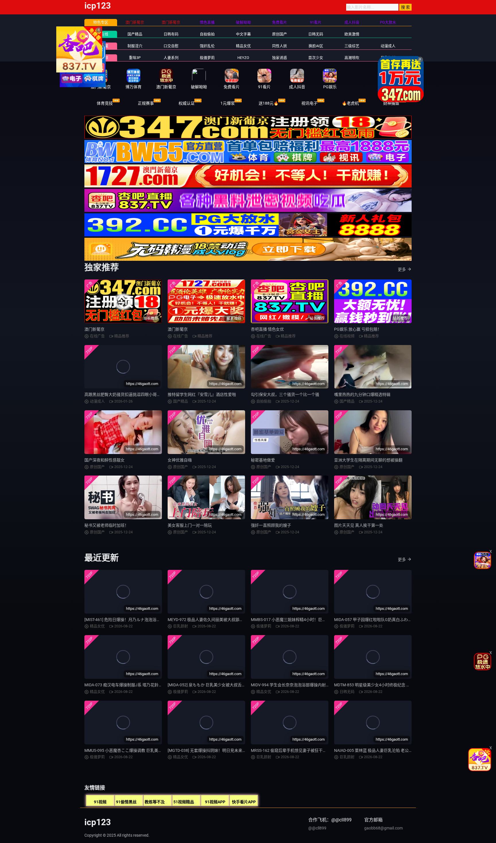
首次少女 (315, 57)
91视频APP (215, 802)
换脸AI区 (316, 46)
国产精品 (134, 34)
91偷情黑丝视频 (130, 802)
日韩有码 (171, 34)
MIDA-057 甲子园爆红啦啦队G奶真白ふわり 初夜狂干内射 (385, 619)
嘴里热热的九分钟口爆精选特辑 (362, 394)
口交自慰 (171, 46)
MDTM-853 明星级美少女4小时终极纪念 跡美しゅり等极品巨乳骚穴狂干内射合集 (406, 685)
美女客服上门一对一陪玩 (190, 525)
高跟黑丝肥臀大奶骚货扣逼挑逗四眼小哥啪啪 (124, 394)
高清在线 (100, 34)
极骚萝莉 (207, 57)
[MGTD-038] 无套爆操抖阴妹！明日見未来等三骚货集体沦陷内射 (225, 750)
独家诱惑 (279, 57)
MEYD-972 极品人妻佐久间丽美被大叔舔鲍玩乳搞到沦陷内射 (222, 619)
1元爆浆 (227, 103)
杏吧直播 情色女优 (267, 329)
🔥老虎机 (350, 103)
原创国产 (279, 34)
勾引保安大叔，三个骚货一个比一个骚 (285, 394)
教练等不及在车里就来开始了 (171, 802)
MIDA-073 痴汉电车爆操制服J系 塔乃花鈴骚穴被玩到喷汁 (135, 685)
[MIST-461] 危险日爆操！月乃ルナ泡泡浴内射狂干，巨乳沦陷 (138, 619)
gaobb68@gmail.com (383, 828)
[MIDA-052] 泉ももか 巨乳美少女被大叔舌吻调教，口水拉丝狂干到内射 (231, 685)
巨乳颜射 (388, 57)
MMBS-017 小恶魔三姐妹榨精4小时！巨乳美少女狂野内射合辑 (306, 619)
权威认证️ (187, 103)
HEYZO (243, 57)
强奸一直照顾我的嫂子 (271, 525)
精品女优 (243, 46)
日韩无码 (315, 34)
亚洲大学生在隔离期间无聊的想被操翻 (368, 460)
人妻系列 (171, 57)
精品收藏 (100, 46)
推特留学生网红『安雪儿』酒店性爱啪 (202, 394)
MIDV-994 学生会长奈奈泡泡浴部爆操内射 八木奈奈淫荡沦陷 (305, 685)
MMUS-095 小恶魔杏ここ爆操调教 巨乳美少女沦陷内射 (133, 750)
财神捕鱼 (391, 103)
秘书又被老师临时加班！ (106, 525)
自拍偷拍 (207, 34)
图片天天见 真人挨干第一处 (358, 525)
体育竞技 (105, 103)
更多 (402, 269)
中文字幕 (243, 34)
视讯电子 (309, 103)
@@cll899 (317, 828)
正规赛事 (146, 103)
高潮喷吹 (351, 57)
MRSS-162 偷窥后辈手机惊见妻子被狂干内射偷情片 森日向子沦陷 (309, 750)
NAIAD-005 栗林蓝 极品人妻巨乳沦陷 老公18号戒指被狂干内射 (389, 750)
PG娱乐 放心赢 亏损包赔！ (357, 329)
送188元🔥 (268, 103)
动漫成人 (388, 46)
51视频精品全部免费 (191, 802)
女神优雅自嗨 (180, 460)
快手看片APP (244, 802)
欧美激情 (351, 34)
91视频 (100, 802)
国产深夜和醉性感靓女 (104, 460)
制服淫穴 (134, 46)
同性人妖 (279, 46)
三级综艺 (351, 46)
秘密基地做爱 (263, 460)
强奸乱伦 (207, 46)
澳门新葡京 (94, 329)
